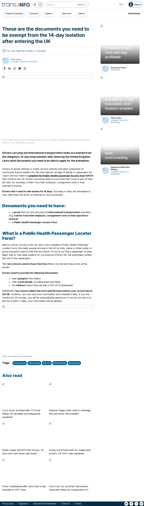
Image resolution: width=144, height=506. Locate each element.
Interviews (66, 13)
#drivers (47, 363)
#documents (34, 363)
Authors (81, 13)
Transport (33, 13)
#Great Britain (59, 363)
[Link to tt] (136, 504)
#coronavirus (20, 363)
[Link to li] (141, 504)
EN (121, 4)
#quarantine (74, 363)
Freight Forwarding (14, 13)
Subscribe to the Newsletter (45, 504)
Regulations (23, 504)
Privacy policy (8, 504)
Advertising (134, 13)
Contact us (65, 504)
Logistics (49, 13)
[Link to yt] (126, 504)
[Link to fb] (131, 504)
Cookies (78, 504)
